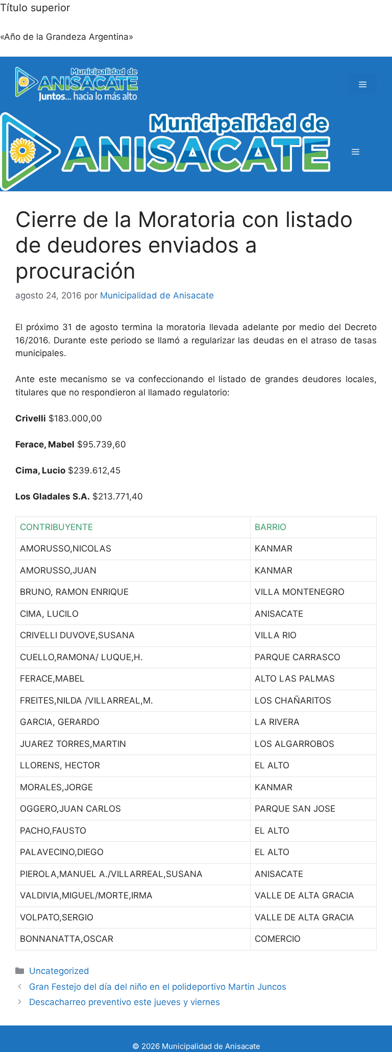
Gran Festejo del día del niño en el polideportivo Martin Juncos (157, 987)
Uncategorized (59, 971)
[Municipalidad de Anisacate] (165, 151)
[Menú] (363, 84)
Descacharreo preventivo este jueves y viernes (124, 1002)
